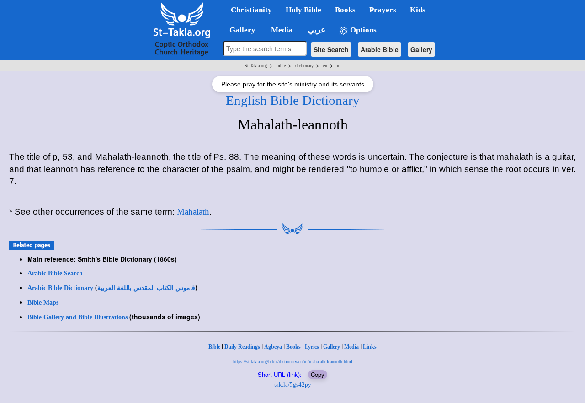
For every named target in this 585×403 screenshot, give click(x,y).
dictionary (304, 65)
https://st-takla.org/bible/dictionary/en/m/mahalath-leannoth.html (292, 361)
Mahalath (193, 211)
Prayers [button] (382, 9)
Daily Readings (242, 347)
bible (281, 65)
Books (293, 347)
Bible (214, 347)
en (325, 65)
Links (370, 347)
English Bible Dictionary (293, 100)
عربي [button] (315, 30)
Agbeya (273, 347)
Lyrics (312, 347)
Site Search (331, 49)
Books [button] (345, 9)
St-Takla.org (256, 65)
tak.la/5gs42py (292, 384)
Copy (317, 374)
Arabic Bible (380, 49)
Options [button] (362, 30)
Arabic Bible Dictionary (60, 288)
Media (351, 347)
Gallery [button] (239, 30)
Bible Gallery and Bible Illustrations (77, 317)
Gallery (421, 49)
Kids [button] (417, 9)
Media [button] (280, 30)
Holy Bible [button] (303, 9)
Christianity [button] (251, 9)
